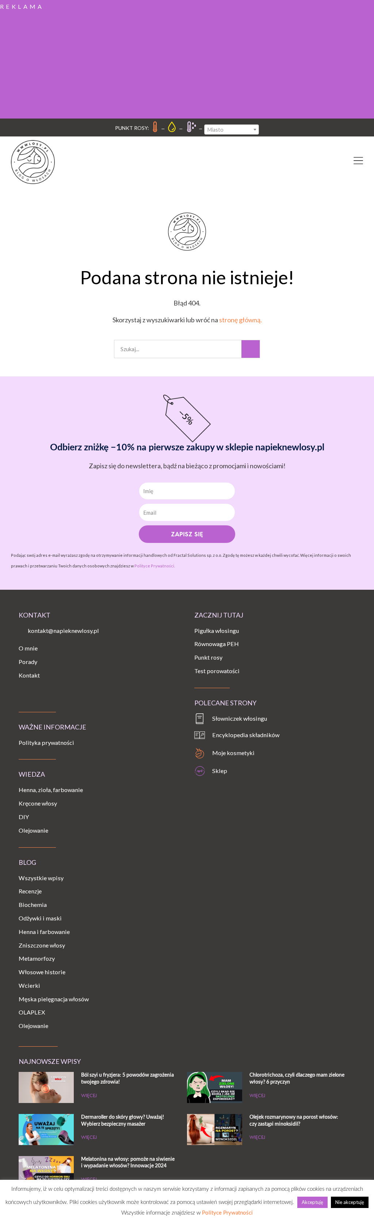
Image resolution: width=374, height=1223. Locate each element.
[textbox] (232, 130)
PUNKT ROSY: (132, 128)
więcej (89, 1095)
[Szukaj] (250, 349)
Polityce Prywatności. (154, 565)
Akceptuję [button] (312, 1202)
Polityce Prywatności (227, 1213)
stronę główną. (240, 320)
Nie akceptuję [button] (349, 1202)
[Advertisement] (187, 63)
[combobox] (231, 129)
